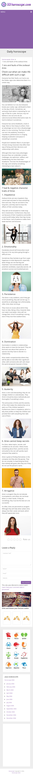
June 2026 (9, 699)
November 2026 (11, 715)
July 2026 (9, 702)
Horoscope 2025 (16, 773)
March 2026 (10, 690)
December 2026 (11, 718)
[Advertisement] (16, 31)
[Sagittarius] (24, 658)
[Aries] (8, 639)
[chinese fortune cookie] (16, 624)
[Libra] (8, 658)
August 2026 (10, 706)
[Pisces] (16, 668)
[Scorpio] (16, 658)
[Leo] (16, 649)
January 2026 (10, 684)
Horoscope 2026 (9, 680)
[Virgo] (24, 649)
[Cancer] (8, 649)
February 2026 (10, 687)
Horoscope (11, 771)
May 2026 (9, 696)
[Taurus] (16, 639)
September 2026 (11, 709)
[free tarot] (16, 606)
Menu (3, 12)
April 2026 (9, 693)
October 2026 (10, 712)
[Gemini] (24, 639)
